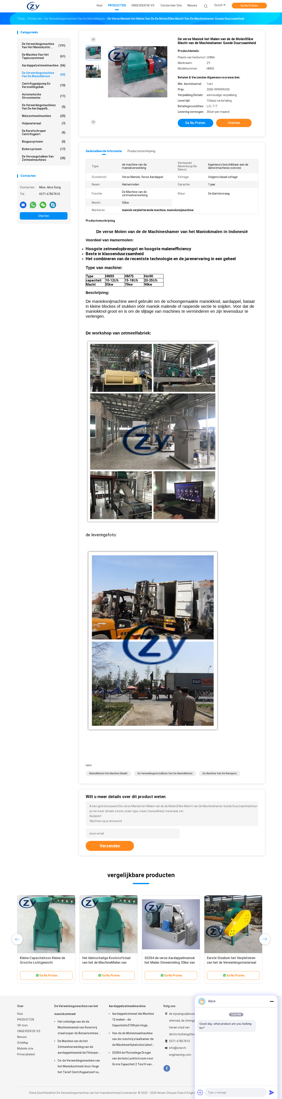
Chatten (43, 216)
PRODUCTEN (25, 1019)
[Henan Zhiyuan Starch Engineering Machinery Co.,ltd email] (23, 204)
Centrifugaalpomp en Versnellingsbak (43, 85)
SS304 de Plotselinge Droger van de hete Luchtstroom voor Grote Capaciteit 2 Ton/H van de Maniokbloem (132, 1059)
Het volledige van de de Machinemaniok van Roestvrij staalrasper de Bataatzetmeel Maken (78, 1028)
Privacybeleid (26, 1054)
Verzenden (110, 845)
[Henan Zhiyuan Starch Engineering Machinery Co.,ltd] (33, 6)
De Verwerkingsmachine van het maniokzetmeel (76, 1010)
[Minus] (271, 1001)
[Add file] (200, 1092)
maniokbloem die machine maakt (108, 773)
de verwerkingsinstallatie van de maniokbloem (165, 773)
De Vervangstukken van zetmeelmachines (43, 158)
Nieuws (22, 1037)
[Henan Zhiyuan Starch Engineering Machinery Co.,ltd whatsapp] (33, 204)
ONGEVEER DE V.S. (29, 1031)
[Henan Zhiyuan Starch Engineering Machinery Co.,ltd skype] (53, 204)
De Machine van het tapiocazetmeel (43, 56)
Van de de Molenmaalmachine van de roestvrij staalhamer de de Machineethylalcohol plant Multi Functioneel (133, 1040)
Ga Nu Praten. (249, 5)
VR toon (22, 1025)
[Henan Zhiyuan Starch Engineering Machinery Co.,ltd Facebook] (166, 1068)
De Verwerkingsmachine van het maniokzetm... (43, 45)
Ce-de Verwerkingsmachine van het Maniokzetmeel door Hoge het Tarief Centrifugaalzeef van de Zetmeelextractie (79, 1067)
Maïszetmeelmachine (43, 116)
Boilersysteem (43, 149)
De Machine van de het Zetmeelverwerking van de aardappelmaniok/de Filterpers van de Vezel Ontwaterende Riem (79, 1047)
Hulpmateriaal (43, 123)
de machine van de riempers (220, 773)
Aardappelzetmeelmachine (43, 65)
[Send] (271, 1092)
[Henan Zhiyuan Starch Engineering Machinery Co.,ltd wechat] (43, 204)
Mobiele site (25, 1048)
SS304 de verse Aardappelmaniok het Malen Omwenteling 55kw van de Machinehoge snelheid (170, 962)
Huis (20, 1013)
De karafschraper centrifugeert (43, 132)
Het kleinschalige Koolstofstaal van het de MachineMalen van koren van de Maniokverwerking (106, 962)
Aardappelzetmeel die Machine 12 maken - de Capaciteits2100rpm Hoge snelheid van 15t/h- (133, 1020)
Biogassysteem (43, 141)
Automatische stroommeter (43, 96)
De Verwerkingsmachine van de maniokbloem (43, 74)
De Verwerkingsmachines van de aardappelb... (43, 106)
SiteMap (22, 1042)
